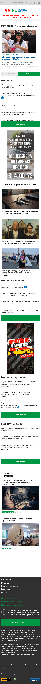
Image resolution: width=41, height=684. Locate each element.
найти (28, 74)
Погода (5, 592)
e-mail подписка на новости (15, 598)
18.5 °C (14, 3)
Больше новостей (20, 124)
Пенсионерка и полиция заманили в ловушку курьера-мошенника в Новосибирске (17, 482)
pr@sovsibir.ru (30, 654)
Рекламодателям (9, 586)
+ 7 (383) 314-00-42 (18, 650)
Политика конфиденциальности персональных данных (18, 674)
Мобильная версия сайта (12, 605)
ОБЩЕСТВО (14, 54)
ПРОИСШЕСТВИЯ (8, 512)
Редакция (6, 583)
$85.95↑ (21, 3)
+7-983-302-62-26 (12, 656)
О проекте (6, 580)
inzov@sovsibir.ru (12, 652)
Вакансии (6, 589)
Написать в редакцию (20, 622)
